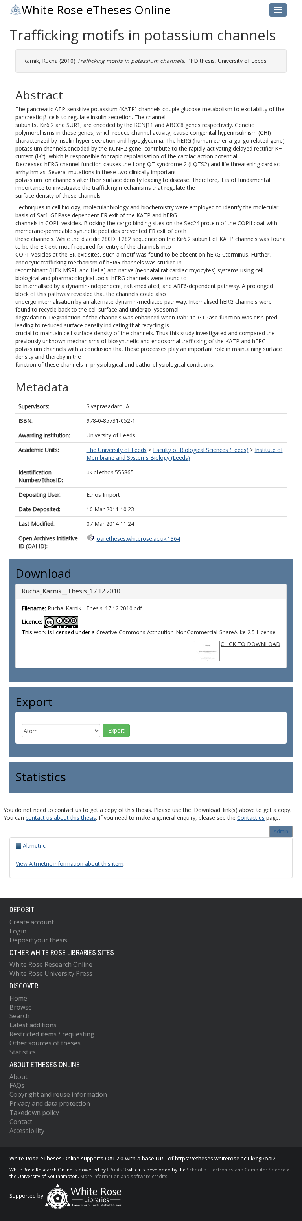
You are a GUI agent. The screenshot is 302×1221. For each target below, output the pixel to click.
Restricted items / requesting (51, 1034)
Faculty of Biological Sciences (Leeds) (201, 450)
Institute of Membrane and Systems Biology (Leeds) (185, 453)
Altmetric (33, 845)
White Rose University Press (50, 973)
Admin (281, 831)
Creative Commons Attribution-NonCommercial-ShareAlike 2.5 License (186, 632)
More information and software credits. (124, 1176)
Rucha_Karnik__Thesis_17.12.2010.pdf (95, 608)
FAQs (16, 1085)
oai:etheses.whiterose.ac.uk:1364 (138, 538)
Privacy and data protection (49, 1103)
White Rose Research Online (50, 964)
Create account (31, 922)
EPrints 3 (116, 1169)
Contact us (251, 817)
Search (19, 1016)
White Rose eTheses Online (96, 10)
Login (17, 931)
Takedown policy (34, 1112)
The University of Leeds (117, 450)
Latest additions (33, 1025)
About (18, 1076)
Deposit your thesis (38, 940)
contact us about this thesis (61, 817)
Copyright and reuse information (58, 1094)
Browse (20, 1007)
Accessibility (26, 1130)
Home (18, 998)
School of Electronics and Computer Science (236, 1169)
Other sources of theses (45, 1043)
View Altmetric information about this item (69, 863)
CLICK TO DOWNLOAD (250, 644)
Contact (20, 1121)
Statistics (22, 1052)
